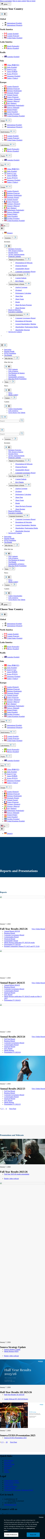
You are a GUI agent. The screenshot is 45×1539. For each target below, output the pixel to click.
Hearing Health (9, 351)
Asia (2, 165)
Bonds (17, 302)
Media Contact (13, 395)
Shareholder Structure (22, 330)
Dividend (18, 290)
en (4, 225)
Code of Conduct (10, 1488)
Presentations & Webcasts (23, 263)
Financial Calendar (14, 256)
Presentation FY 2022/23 (12, 1104)
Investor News (13, 252)
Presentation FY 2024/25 (12, 1000)
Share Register (20, 308)
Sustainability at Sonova (16, 377)
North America (5, 132)
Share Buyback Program (23, 305)
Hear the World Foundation (17, 379)
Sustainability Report (22, 269)
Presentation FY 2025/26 (12, 944)
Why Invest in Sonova (15, 251)
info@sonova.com (10, 1505)
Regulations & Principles (23, 321)
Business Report (9, 933)
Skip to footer (30, 1)
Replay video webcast (11, 1178)
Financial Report (9, 939)
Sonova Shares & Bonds (16, 284)
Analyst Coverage (21, 287)
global (5, 4)
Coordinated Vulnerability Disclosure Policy (18, 1490)
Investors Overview (14, 249)
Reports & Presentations (16, 259)
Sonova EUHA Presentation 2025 (15, 1438)
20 (7, 1442)
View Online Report (38, 929)
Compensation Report (11, 937)
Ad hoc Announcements (16, 254)
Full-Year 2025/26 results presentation (16, 1174)
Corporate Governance (16, 315)
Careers (7, 398)
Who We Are (9, 358)
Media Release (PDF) (11, 1351)
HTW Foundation (10, 353)
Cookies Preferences (11, 1534)
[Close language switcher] (2, 228)
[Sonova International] (9, 342)
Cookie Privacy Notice (11, 1482)
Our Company (13, 369)
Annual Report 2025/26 (12, 931)
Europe (3, 187)
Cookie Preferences (10, 1486)
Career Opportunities (15, 409)
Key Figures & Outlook (16, 275)
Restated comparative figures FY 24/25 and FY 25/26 (21, 946)
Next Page (12, 1109)
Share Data (19, 296)
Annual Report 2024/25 (12, 985)
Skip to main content (19, 1)
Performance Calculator (23, 293)
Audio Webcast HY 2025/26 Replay (16, 1399)
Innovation (7, 349)
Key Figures (19, 281)
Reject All (33, 1534)
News (6, 382)
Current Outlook (20, 278)
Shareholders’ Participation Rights (26, 327)
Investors (8, 238)
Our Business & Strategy (16, 373)
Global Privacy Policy (11, 1481)
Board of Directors (14, 310)
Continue (41, 1517)
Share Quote (19, 299)
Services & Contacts (15, 332)
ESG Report (8, 994)
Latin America (5, 145)
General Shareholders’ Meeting (25, 324)
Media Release (9, 1050)
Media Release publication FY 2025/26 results (19, 942)
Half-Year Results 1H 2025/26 (14, 1394)
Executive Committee (15, 312)
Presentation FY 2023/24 (12, 1052)
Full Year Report (9, 1039)
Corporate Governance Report (25, 271)
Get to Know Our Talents (16, 412)
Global (3, 121)
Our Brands (8, 355)
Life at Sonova (13, 371)
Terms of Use (8, 1484)
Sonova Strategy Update (12, 1349)
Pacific (3, 156)
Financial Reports (21, 266)
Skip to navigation (6, 1)
